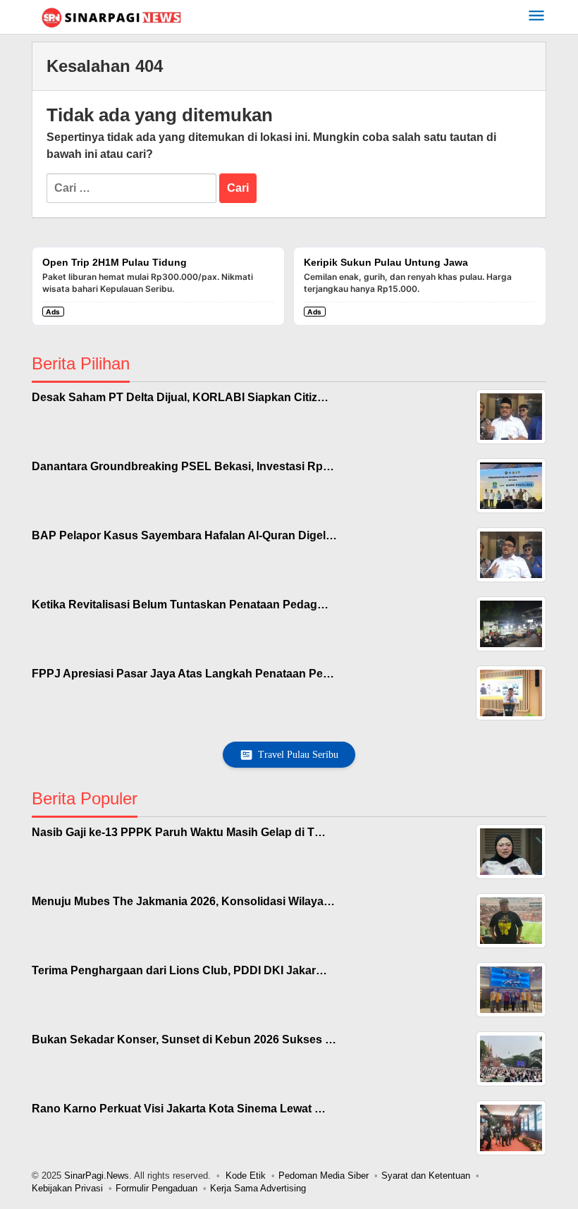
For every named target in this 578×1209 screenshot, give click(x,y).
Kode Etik (246, 1175)
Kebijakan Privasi (67, 1188)
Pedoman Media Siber (323, 1175)
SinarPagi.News (96, 1175)
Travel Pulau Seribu (298, 754)
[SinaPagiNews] (111, 17)
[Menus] (536, 17)
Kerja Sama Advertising (258, 1188)
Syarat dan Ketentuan (425, 1175)
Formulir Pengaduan (156, 1188)
